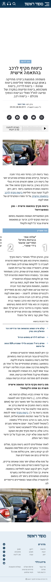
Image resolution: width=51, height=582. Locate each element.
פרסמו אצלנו (28, 566)
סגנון (19, 549)
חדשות (43, 549)
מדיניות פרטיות (27, 569)
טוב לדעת (25, 61)
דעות (44, 552)
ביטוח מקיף (22, 413)
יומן (44, 554)
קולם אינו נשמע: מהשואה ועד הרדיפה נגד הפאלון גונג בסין (25, 330)
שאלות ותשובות (15, 566)
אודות (43, 569)
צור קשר (42, 566)
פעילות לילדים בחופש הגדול (31, 337)
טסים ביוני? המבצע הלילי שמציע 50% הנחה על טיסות (24, 345)
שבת (31, 554)
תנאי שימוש (28, 572)
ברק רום (30, 104)
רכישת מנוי (41, 572)
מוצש (31, 552)
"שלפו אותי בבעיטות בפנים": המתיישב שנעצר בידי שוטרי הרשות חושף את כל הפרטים (27, 241)
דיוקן (31, 549)
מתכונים (18, 552)
